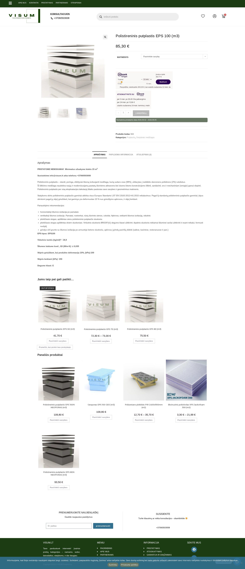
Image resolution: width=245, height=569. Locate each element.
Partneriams (62, 3)
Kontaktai (33, 3)
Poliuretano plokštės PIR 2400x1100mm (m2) (144, 406)
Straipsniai (76, 3)
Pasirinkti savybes (57, 341)
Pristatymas (47, 3)
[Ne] (241, 562)
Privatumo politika (129, 565)
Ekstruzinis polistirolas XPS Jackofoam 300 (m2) (186, 406)
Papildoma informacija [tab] (121, 155)
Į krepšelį (141, 113)
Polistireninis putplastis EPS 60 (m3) (58, 329)
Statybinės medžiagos (145, 137)
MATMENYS (122, 57)
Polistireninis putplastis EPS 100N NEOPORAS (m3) (59, 406)
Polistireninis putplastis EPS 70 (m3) (101, 329)
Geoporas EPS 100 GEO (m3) (101, 405)
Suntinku (113, 565)
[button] (105, 37)
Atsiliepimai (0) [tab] (143, 155)
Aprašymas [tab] (99, 155)
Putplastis (131, 137)
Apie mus (22, 3)
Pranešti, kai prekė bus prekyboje (55, 347)
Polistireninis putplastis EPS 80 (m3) (144, 329)
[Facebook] (194, 549)
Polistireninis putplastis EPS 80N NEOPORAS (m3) (58, 473)
